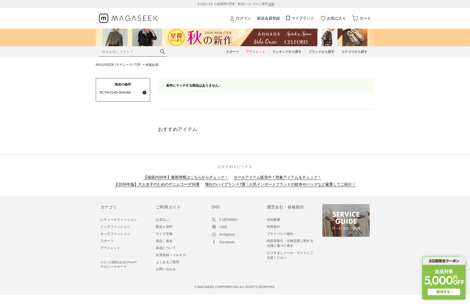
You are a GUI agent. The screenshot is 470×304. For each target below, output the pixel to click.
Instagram (227, 235)
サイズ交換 (164, 234)
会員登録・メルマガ (171, 255)
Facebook (227, 242)
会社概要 (273, 220)
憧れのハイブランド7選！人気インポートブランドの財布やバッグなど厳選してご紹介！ (280, 184)
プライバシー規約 (280, 234)
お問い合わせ (166, 269)
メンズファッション (115, 227)
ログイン (243, 18)
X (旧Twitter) (228, 220)
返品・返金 (164, 241)
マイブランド (302, 18)
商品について (166, 248)
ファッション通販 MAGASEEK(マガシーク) (128, 18)
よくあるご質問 (167, 262)
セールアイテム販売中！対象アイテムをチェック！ (277, 177)
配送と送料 (164, 227)
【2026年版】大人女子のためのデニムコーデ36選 (157, 184)
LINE (223, 227)
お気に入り (336, 18)
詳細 (271, 3)
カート (365, 18)
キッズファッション (115, 234)
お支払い (162, 220)
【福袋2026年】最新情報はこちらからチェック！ (185, 177)
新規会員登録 (268, 18)
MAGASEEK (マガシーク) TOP (118, 65)
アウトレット (110, 248)
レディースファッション (118, 220)
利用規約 (273, 227)
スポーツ (107, 241)
